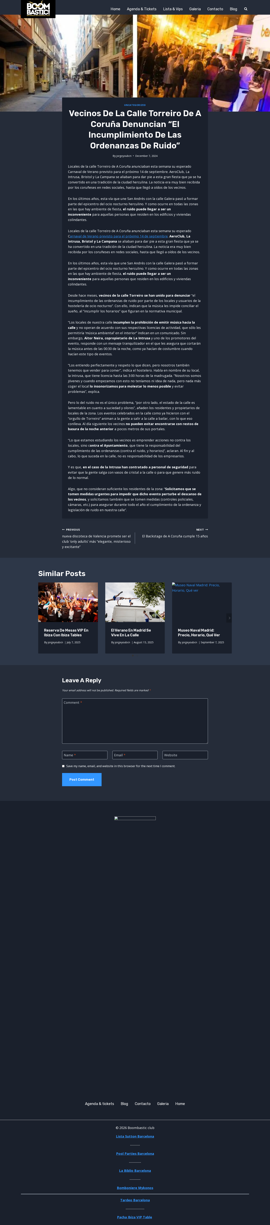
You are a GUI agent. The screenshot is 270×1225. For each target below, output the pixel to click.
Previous (41, 618)
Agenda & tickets (141, 9)
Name (70, 755)
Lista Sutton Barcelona (135, 1136)
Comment (73, 703)
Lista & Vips (173, 9)
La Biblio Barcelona (135, 1170)
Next (229, 618)
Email (119, 755)
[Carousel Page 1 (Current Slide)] (133, 655)
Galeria (195, 9)
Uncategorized (135, 105)
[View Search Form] (245, 9)
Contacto (215, 9)
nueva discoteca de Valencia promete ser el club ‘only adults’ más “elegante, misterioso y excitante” (96, 538)
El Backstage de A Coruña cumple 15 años (175, 533)
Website (170, 755)
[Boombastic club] (38, 9)
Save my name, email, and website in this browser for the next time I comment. (120, 766)
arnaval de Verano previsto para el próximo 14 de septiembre (119, 236)
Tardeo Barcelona (135, 1200)
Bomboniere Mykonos (135, 1188)
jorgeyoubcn (124, 156)
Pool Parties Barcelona (135, 1153)
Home (115, 9)
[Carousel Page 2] (137, 655)
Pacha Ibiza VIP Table (134, 1217)
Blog (233, 9)
